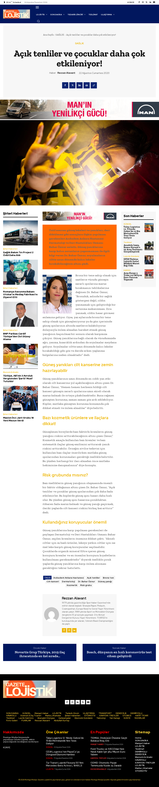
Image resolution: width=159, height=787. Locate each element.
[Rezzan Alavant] (52, 614)
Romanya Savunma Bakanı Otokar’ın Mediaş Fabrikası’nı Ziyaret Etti (20, 294)
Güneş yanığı (105, 581)
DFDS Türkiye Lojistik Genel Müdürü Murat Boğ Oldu (131, 262)
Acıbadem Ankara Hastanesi (68, 577)
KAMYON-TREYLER (98, 758)
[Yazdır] (87, 85)
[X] (72, 85)
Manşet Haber (97, 744)
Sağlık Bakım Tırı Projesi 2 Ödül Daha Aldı (18, 254)
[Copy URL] (94, 85)
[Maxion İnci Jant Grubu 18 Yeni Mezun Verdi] (20, 398)
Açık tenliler (93, 577)
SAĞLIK (60, 34)
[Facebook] (139, 2)
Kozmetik (72, 585)
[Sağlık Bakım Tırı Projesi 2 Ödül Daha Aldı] (20, 232)
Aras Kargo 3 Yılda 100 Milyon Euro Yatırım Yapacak (133, 276)
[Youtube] (154, 2)
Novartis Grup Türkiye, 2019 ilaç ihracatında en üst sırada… (40, 654)
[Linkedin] (150, 2)
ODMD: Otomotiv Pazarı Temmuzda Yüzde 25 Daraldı (106, 764)
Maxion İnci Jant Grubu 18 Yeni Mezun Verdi (18, 419)
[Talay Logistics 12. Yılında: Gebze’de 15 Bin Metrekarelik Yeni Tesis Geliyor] (149, 227)
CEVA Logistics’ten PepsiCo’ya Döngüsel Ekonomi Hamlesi (63, 753)
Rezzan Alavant (66, 73)
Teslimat (128, 242)
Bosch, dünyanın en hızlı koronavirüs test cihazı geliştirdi (119, 654)
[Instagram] (143, 2)
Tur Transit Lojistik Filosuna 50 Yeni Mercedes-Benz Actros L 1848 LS (64, 764)
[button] (38, 21)
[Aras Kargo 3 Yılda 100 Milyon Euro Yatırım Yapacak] (149, 273)
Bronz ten (108, 577)
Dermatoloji (68, 581)
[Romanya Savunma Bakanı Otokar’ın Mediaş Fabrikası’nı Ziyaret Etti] (20, 272)
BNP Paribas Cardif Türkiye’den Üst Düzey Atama (16, 336)
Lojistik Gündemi (131, 256)
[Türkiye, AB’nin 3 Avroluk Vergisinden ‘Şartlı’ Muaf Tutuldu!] (20, 356)
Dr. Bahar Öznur (86, 581)
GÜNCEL (128, 224)
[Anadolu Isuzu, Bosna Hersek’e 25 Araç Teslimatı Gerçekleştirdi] (149, 245)
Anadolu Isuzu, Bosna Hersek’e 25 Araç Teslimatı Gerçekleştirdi (133, 248)
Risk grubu (86, 585)
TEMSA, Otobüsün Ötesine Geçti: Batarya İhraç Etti (109, 739)
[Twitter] (146, 2)
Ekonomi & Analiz (10, 372)
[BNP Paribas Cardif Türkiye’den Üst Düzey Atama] (20, 314)
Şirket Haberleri (10, 249)
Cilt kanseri (53, 581)
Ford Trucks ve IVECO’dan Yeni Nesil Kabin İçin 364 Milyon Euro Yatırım (108, 752)
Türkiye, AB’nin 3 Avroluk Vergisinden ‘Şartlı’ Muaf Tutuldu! (18, 378)
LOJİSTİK (50, 769)
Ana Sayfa (48, 34)
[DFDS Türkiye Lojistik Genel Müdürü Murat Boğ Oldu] (149, 259)
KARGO (127, 270)
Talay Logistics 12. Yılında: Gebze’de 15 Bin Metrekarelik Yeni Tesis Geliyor (132, 232)
